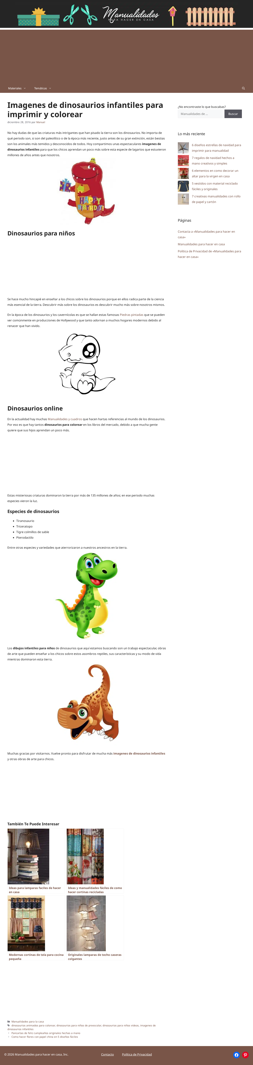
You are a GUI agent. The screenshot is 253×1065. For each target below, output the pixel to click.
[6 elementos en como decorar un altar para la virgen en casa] (183, 174)
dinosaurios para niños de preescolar (78, 1025)
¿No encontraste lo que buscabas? (202, 107)
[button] (243, 88)
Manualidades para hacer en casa (201, 244)
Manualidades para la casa (27, 1021)
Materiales (14, 88)
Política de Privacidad (137, 1054)
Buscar (233, 114)
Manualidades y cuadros (65, 419)
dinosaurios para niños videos (121, 1025)
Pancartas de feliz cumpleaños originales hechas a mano (45, 1033)
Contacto (107, 1054)
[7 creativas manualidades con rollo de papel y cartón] (183, 199)
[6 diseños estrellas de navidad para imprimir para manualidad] (183, 148)
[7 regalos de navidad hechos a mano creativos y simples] (183, 161)
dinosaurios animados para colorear (33, 1025)
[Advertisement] (126, 56)
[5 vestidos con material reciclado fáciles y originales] (183, 187)
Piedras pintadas (131, 315)
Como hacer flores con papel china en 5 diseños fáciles (44, 1036)
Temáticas (40, 88)
